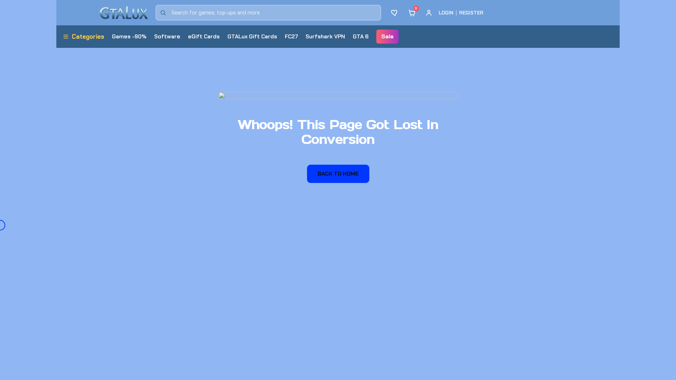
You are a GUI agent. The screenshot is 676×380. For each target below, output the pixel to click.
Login (446, 13)
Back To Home (338, 173)
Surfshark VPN (325, 36)
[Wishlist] (395, 12)
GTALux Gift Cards (252, 36)
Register (471, 13)
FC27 (291, 36)
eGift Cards (204, 36)
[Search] (163, 12)
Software (167, 36)
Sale (387, 36)
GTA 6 (361, 36)
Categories (88, 36)
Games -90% (129, 36)
